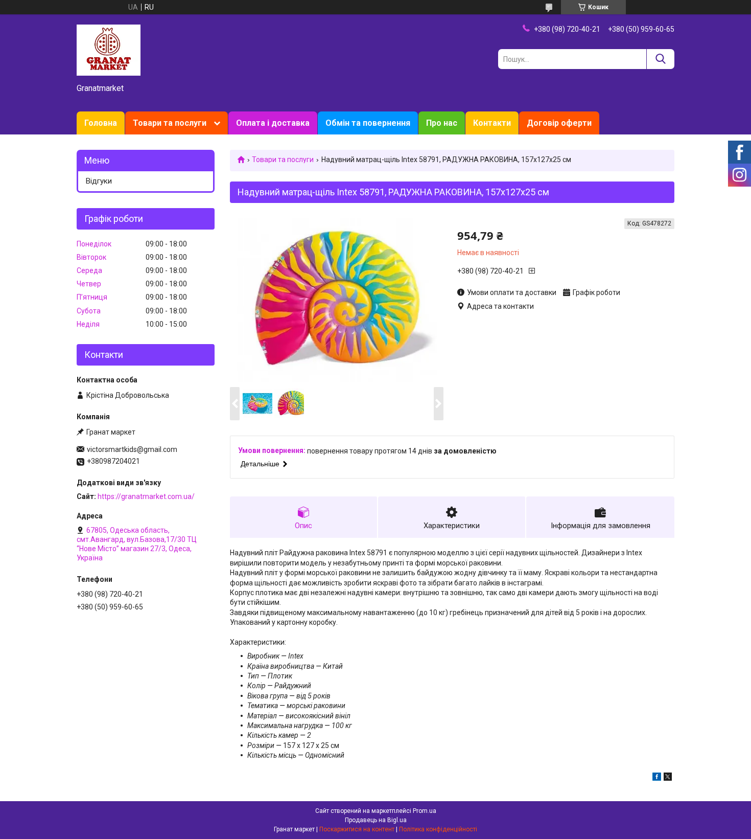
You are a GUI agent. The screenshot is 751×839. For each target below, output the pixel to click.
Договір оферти (559, 123)
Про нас (441, 123)
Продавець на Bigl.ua (376, 820)
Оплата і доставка (273, 123)
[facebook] (656, 778)
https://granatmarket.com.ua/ (146, 496)
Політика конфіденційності (438, 829)
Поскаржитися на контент (356, 829)
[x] (668, 778)
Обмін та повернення (367, 123)
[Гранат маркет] (108, 50)
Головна (100, 123)
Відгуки (99, 181)
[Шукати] (660, 59)
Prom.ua (424, 810)
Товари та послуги (169, 123)
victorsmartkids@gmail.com (132, 449)
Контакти (492, 123)
